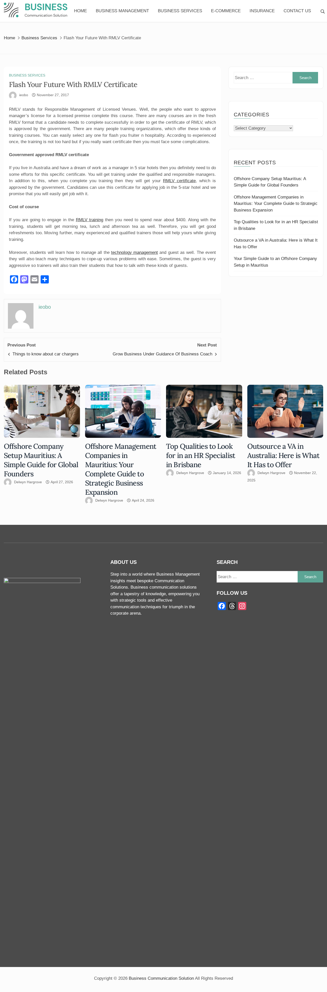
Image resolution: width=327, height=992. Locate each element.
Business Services (180, 10)
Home (80, 10)
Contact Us (297, 10)
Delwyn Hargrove (28, 482)
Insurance (262, 10)
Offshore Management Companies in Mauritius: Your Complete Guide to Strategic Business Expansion (276, 204)
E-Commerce (226, 10)
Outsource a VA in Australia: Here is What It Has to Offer (283, 455)
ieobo (23, 95)
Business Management (122, 10)
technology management (134, 252)
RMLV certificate (179, 180)
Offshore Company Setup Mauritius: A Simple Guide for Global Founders (41, 460)
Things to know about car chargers (46, 354)
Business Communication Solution (161, 978)
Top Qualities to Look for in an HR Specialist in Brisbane (200, 455)
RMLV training (89, 219)
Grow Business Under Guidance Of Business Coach (162, 354)
